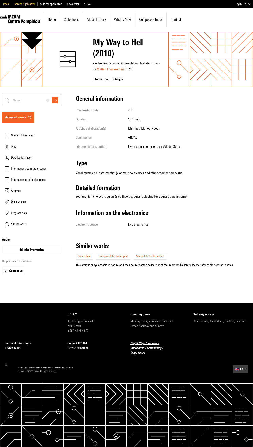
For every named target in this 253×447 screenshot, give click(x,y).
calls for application (51, 4)
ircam (6, 4)
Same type (84, 256)
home (52, 19)
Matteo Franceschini (110, 69)
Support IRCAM (77, 343)
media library (96, 19)
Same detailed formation (150, 256)
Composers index (150, 19)
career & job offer (24, 4)
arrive (87, 4)
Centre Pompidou (78, 348)
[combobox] (31, 100)
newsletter (73, 4)
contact (176, 19)
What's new (122, 19)
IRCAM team (12, 348)
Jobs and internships (18, 343)
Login (238, 4)
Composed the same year (113, 256)
